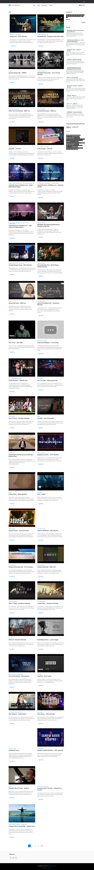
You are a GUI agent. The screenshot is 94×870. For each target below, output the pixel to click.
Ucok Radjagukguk (41, 528)
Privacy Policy (47, 868)
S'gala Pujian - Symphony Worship (47, 603)
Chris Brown (75, 139)
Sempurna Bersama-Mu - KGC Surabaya (21, 567)
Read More (13, 45)
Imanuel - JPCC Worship (72, 77)
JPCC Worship (76, 145)
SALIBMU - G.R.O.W (12, 146)
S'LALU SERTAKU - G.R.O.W (42, 146)
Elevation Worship (70, 142)
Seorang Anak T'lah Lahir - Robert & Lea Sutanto (49, 789)
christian (68, 149)
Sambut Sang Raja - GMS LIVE (46, 567)
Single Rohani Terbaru (42, 340)
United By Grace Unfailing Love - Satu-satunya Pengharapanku (19, 223)
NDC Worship (69, 146)
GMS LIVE (76, 144)
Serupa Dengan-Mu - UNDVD (17, 73)
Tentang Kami (44, 5)
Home (34, 5)
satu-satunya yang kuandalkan (15, 712)
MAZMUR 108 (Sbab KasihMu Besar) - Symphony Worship (48, 225)
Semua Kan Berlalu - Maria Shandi (16, 674)
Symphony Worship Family (42, 34)
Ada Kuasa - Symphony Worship (74, 59)
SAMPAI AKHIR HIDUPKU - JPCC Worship (50, 750)
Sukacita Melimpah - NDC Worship (47, 530)
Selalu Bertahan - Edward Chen (18, 380)
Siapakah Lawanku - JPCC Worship (48, 454)
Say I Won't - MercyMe (16, 342)
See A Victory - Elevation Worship (19, 418)
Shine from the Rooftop (14, 109)
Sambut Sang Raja (41, 565)
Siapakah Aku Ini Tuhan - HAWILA (19, 788)
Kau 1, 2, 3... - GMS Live (72, 103)
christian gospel (74, 149)
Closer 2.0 (72, 141)
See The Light (40, 378)
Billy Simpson (76, 137)
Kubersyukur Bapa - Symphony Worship (74, 50)
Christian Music (70, 140)
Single (10, 301)
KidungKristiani (52, 865)
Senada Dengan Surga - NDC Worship (16, 263)
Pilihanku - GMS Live (71, 95)
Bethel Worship (76, 136)
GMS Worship (69, 145)
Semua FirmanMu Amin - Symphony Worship (48, 304)
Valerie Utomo (12, 528)
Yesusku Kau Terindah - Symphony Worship (75, 86)
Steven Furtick (12, 416)
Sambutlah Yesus (12, 748)
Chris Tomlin (81, 139)
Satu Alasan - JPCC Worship (46, 714)
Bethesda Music (70, 137)
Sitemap (50, 5)
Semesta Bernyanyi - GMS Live (46, 111)
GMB (83, 142)
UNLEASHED (39, 492)
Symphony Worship (41, 222)
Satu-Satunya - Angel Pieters (17, 714)
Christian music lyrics (78, 140)
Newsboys (75, 146)
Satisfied (39, 674)
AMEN (68, 135)
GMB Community (70, 144)
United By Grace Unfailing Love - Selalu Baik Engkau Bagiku (21, 183)
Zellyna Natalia (12, 565)
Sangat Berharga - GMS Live (17, 303)
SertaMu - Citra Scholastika (45, 418)
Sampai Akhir (11, 452)
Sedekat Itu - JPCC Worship (15, 34)
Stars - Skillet (41, 494)
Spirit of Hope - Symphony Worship (19, 603)
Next (42, 845)
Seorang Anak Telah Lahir (42, 786)
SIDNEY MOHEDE (70, 148)
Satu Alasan (40, 712)
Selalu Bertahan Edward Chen (15, 378)
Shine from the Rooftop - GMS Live (19, 111)
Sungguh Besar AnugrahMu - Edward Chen (18, 824)
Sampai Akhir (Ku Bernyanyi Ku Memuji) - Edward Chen (21, 455)
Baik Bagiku (72, 135)
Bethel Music (69, 136)
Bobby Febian (69, 139)
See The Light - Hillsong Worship (47, 380)
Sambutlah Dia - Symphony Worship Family (50, 36)
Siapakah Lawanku (41, 452)
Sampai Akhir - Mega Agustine (18, 494)
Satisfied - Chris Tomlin (44, 676)
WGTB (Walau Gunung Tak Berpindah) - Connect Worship (75, 31)
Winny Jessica (40, 748)
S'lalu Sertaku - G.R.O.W (44, 148)
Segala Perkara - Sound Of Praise (19, 530)
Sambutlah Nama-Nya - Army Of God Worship (48, 73)
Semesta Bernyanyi (41, 109)
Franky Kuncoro (78, 142)
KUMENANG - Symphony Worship (74, 112)
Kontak (38, 5)
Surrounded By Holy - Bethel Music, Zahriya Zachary (48, 265)
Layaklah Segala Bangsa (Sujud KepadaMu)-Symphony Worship (74, 68)
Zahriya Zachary (41, 263)
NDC (81, 145)
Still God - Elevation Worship (17, 640)
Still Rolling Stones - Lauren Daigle (47, 640)
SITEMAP (68, 131)
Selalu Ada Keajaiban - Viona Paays (48, 342)
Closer (68, 141)
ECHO (77, 141)
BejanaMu (78, 135)
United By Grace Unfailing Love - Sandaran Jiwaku (48, 183)
